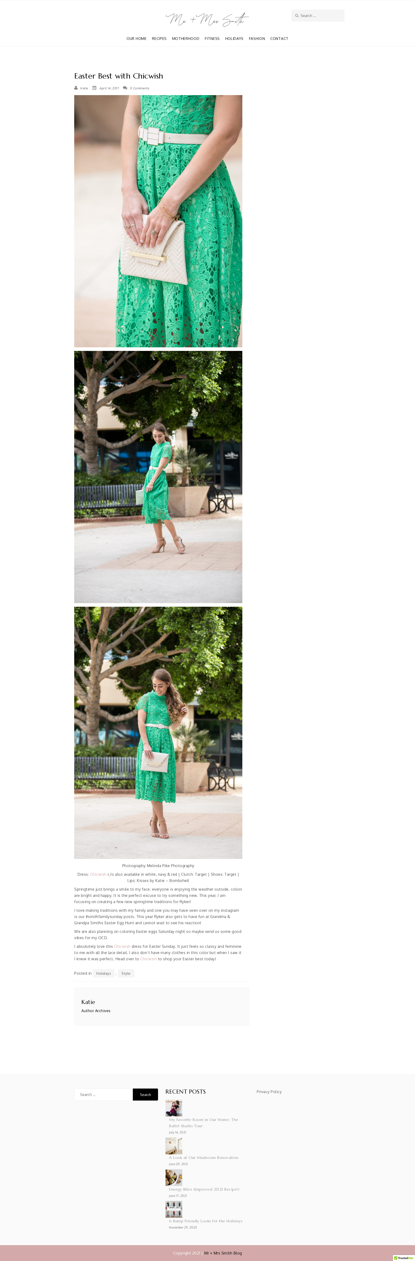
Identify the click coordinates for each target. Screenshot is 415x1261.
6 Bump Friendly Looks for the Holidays (205, 1220)
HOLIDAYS (234, 38)
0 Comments (140, 88)
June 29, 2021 (178, 1164)
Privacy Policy (269, 1091)
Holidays (103, 973)
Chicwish (98, 874)
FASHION (257, 38)
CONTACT (279, 38)
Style (126, 973)
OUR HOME (137, 38)
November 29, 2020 (183, 1227)
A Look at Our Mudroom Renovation (203, 1157)
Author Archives (96, 1010)
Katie (84, 88)
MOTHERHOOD (186, 38)
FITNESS (212, 38)
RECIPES (159, 38)
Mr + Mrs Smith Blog (223, 1253)
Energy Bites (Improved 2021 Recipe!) (204, 1189)
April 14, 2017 (109, 88)
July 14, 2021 (177, 1132)
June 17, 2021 (178, 1196)
